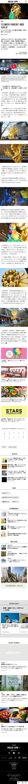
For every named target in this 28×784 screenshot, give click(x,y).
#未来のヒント (15, 501)
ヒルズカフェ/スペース (14, 379)
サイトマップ (14, 767)
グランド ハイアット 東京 (6, 400)
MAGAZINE (14, 768)
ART (2, 21)
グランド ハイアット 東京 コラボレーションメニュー (12, 398)
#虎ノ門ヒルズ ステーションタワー (10, 497)
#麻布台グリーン (6, 493)
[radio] (4, 433)
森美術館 (11, 418)
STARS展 (4, 418)
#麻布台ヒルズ (5, 501)
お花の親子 (4, 360)
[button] (1, 609)
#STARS (4, 447)
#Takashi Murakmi (12, 447)
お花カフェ (4, 379)
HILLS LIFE (14, 2)
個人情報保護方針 (14, 764)
